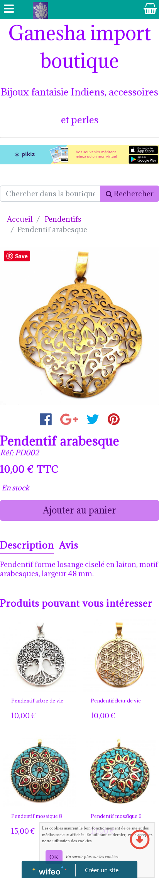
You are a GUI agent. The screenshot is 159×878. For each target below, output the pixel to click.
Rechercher (133, 193)
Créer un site (101, 870)
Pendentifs (63, 219)
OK (54, 857)
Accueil (20, 219)
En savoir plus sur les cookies (92, 856)
